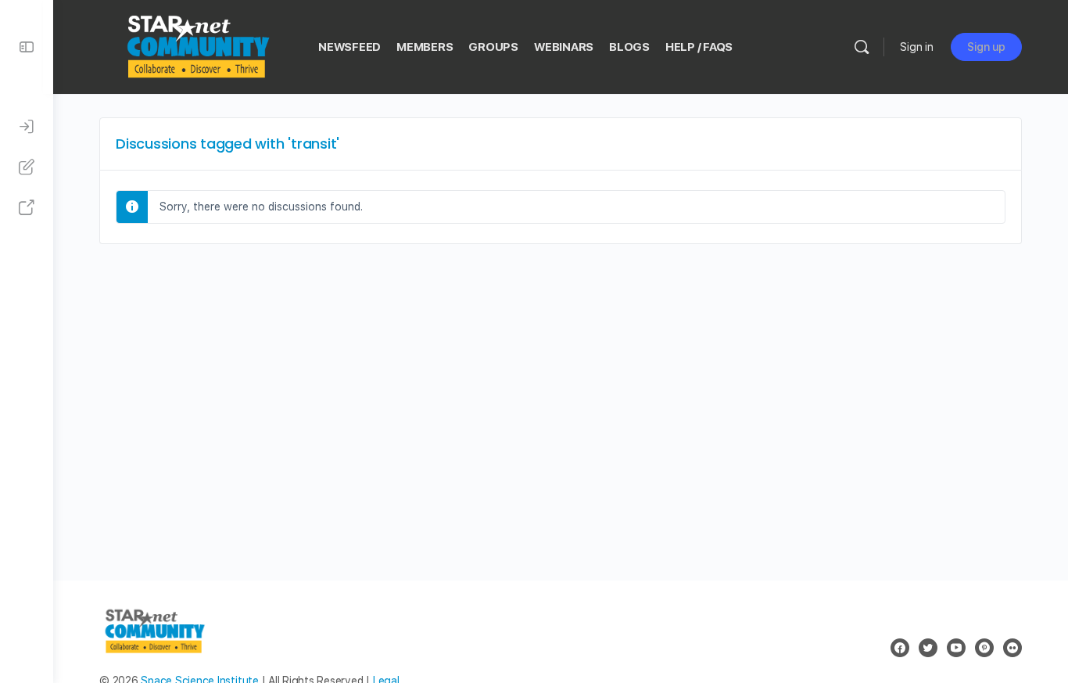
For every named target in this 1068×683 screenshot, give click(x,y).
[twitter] (928, 647)
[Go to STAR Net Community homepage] (197, 45)
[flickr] (1012, 647)
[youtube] (956, 647)
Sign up (986, 47)
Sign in (917, 47)
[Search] (861, 47)
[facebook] (900, 647)
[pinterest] (984, 647)
